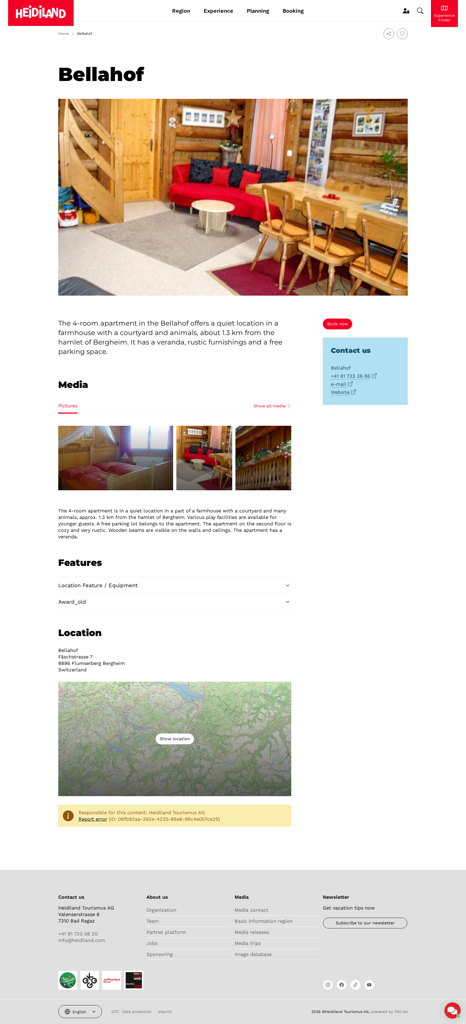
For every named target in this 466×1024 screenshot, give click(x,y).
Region (181, 11)
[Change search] (420, 11)
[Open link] (328, 985)
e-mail (338, 384)
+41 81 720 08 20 (78, 934)
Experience (218, 11)
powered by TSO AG (389, 1011)
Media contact (251, 910)
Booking (293, 11)
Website (340, 392)
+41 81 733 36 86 (350, 376)
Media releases (252, 932)
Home (63, 33)
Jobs (151, 943)
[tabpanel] (174, 458)
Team (152, 921)
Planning (258, 11)
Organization (161, 910)
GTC (115, 1011)
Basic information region (264, 921)
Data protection (137, 1011)
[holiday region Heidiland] (41, 13)
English (79, 1012)
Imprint (165, 1011)
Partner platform (166, 932)
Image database (253, 954)
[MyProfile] (406, 11)
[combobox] (80, 1011)
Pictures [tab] (67, 405)
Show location (175, 738)
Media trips (248, 943)
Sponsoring (159, 954)
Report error (92, 819)
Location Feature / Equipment (98, 585)
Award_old (72, 602)
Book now (337, 323)
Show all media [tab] (269, 405)
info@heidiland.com (81, 940)
